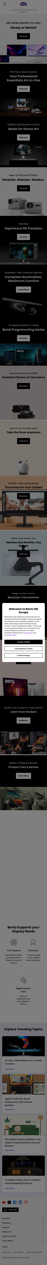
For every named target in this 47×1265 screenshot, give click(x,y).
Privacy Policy (11, 635)
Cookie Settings (23, 655)
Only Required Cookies (24, 649)
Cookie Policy (28, 633)
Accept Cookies (23, 642)
